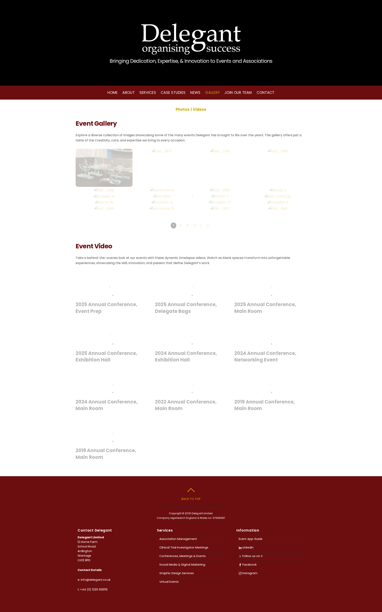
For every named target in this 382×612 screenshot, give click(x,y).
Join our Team (238, 92)
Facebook (249, 565)
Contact (266, 92)
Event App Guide (250, 539)
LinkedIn (247, 547)
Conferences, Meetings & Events (182, 556)
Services (147, 92)
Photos (183, 109)
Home (112, 92)
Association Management (178, 539)
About (128, 92)
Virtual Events (169, 582)
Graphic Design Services (176, 573)
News (195, 92)
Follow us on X (252, 556)
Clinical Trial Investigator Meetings (183, 547)
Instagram (249, 573)
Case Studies (173, 92)
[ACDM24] (104, 196)
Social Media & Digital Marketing (182, 565)
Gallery (212, 92)
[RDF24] (220, 196)
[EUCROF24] (162, 190)
